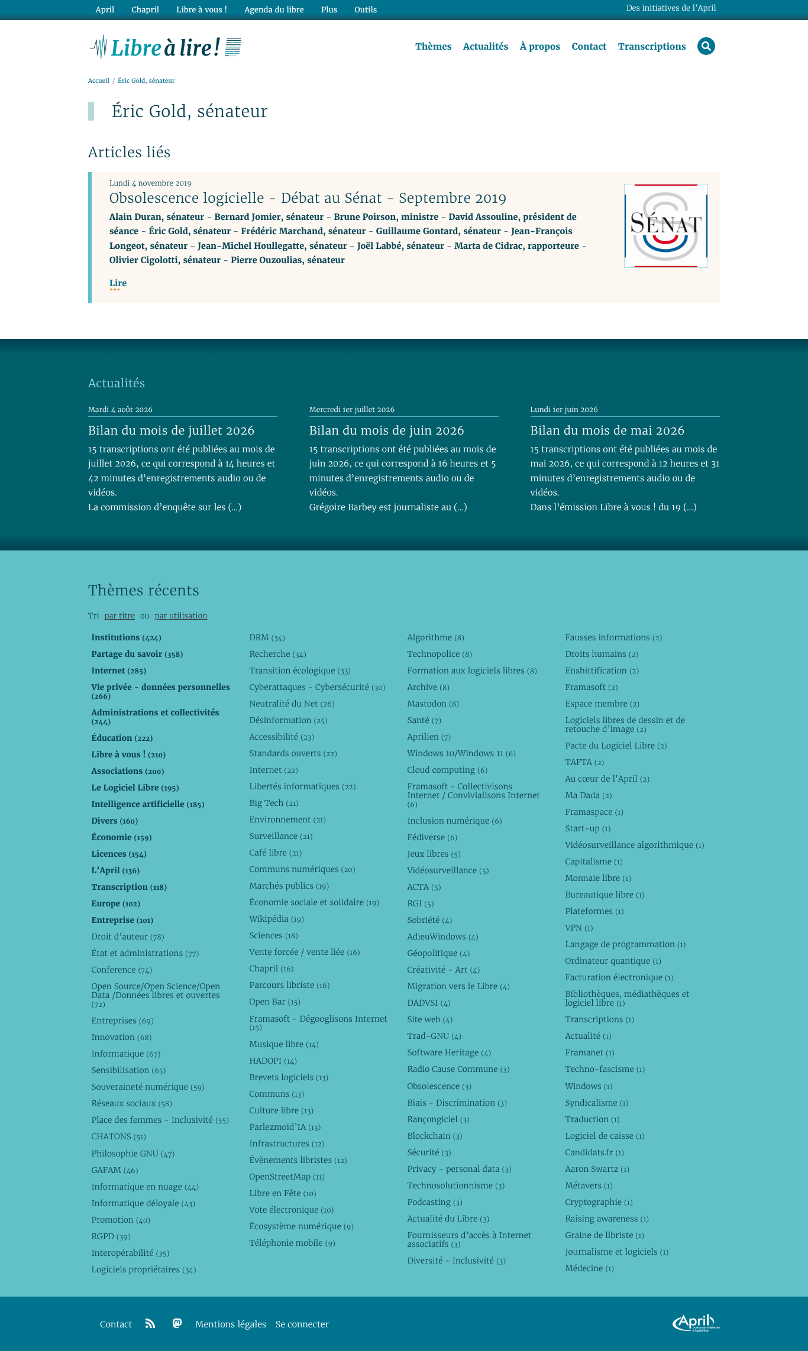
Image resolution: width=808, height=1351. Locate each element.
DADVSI (428, 1002)
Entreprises (122, 1020)
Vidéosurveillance (448, 870)
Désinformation (288, 720)
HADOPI (273, 1060)
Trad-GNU (434, 1036)
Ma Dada (588, 795)
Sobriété (429, 920)
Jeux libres (434, 853)
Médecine (589, 1268)
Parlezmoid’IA (285, 1127)
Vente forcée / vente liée (304, 952)
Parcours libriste (289, 985)
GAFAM (114, 1170)
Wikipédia (276, 918)
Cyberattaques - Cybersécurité (317, 687)
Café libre (275, 852)
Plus (329, 10)
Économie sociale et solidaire (314, 902)
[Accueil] (166, 45)
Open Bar (274, 1001)
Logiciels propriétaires (143, 1269)
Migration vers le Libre (458, 986)
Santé (424, 720)
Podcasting (434, 1202)
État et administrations (145, 953)
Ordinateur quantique (613, 960)
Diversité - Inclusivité (456, 1260)
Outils (366, 10)
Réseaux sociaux (131, 1103)
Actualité (588, 1036)
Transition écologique (300, 670)
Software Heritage (449, 1052)
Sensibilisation (128, 1070)
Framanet (589, 1052)
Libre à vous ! (201, 10)
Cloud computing (447, 769)
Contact (589, 47)
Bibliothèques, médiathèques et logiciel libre (627, 998)
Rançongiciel (438, 1119)
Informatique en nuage (145, 1186)
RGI (420, 903)
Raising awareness (607, 1218)
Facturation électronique (619, 977)
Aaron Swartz (597, 1169)
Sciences (273, 935)
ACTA (424, 887)
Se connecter (302, 1324)
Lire (118, 283)
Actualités (485, 47)
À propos (540, 47)
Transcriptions (652, 47)
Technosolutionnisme (456, 1185)
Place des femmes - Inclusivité (160, 1120)
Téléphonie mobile (292, 1242)
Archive (428, 687)
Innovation (121, 1037)
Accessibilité (281, 736)
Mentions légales (230, 1324)
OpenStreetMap (286, 1176)
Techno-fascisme (605, 1069)
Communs (276, 1093)
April (105, 10)
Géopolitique (438, 953)
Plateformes (594, 911)
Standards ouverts (293, 753)
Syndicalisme (596, 1102)
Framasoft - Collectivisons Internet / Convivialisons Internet (473, 795)
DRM (267, 637)
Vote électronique (291, 1209)
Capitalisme (593, 861)
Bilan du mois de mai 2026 (608, 430)
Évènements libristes (298, 1160)
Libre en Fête (282, 1193)
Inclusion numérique (454, 820)
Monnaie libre (598, 878)
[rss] (150, 1323)
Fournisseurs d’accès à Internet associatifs (469, 1239)
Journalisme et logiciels (616, 1251)
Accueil (98, 81)
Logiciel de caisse (604, 1135)
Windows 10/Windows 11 (461, 753)
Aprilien (429, 736)
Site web (430, 1019)
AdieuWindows (442, 936)
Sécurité (429, 1152)
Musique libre (284, 1044)
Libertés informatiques (302, 786)
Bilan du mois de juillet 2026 (171, 430)
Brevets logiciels (288, 1077)
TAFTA (584, 762)
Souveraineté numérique (147, 1086)
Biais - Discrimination (457, 1102)
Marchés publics (289, 885)
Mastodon (433, 703)
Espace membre (602, 703)
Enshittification (602, 670)
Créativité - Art (443, 969)
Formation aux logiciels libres (471, 670)
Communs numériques (302, 869)
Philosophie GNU (132, 1153)
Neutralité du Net (291, 703)
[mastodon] (177, 1323)
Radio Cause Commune (458, 1069)
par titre (119, 616)
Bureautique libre (604, 894)
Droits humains (601, 654)
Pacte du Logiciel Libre (616, 745)
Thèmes (433, 47)
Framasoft (591, 687)
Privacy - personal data (459, 1169)
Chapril (271, 968)
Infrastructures (286, 1143)
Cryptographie (598, 1202)
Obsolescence (439, 1086)
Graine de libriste (604, 1235)
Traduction (592, 1119)
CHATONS (118, 1136)
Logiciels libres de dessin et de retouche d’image (625, 724)
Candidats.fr (594, 1152)
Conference (121, 969)
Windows (588, 1086)
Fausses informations (613, 637)
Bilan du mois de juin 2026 (387, 430)
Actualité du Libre (448, 1218)
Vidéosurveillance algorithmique (634, 845)
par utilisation (180, 616)
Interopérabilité (130, 1253)
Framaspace (594, 811)
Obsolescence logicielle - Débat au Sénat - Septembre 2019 (308, 198)
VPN (579, 927)
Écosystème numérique (301, 1226)
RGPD (110, 1236)
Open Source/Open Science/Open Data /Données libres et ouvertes (155, 995)
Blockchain (434, 1135)
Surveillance (280, 836)
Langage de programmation (625, 944)
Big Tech (273, 803)
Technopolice (439, 654)
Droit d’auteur (127, 936)
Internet (273, 769)
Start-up (587, 828)
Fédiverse (432, 837)
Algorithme (435, 637)
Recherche (277, 654)
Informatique (125, 1053)
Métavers (588, 1185)
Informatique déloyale (143, 1203)
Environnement (287, 819)
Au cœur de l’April (607, 778)
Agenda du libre (273, 10)
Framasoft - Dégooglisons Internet (318, 1023)
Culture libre (281, 1110)
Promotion (120, 1219)
